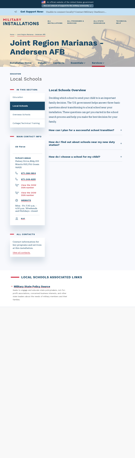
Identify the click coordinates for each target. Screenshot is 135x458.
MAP (23, 218)
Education (18, 97)
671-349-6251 (28, 179)
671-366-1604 (28, 173)
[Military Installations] (21, 24)
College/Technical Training (26, 123)
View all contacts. (21, 252)
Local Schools (20, 106)
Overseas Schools (21, 114)
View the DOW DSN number (28, 186)
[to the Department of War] (43, 2)
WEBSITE (26, 200)
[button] (68, 5)
